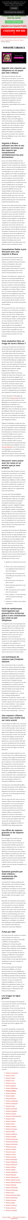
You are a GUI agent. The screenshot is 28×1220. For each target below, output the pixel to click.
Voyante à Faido (10, 1131)
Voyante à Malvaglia (11, 1162)
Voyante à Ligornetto (12, 1144)
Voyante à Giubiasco (11, 1134)
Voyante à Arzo (10, 1081)
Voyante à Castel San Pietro (13, 1116)
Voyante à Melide (10, 1170)
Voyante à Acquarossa (12, 1073)
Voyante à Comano (11, 1126)
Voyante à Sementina (12, 1198)
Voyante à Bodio (10, 1096)
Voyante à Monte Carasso (13, 1180)
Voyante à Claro (10, 1124)
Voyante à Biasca (11, 1091)
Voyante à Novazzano (12, 1187)
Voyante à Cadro (10, 1106)
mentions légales (6, 1217)
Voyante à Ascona (11, 1083)
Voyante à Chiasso (11, 1121)
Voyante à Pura (14, 398)
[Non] (26, 8)
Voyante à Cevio (10, 1119)
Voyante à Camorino (11, 1109)
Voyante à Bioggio (11, 1093)
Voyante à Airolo (10, 1078)
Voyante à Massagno (11, 1164)
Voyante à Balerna (11, 1086)
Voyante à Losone (11, 1152)
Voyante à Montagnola (12, 1177)
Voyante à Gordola (11, 1137)
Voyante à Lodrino (11, 1149)
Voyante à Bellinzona (12, 1088)
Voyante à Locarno (11, 1147)
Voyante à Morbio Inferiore (13, 1182)
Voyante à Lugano (11, 1154)
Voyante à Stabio (10, 1203)
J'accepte (14, 8)
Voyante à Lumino (11, 1157)
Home (2, 40)
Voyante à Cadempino (12, 1101)
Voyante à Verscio (11, 1208)
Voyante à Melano (11, 1167)
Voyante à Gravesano (12, 1139)
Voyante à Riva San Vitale (13, 1195)
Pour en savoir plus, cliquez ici (14, 12)
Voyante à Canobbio (11, 1111)
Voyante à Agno (10, 1075)
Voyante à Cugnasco (11, 1129)
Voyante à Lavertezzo (12, 1142)
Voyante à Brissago (11, 1098)
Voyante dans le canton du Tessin (14, 40)
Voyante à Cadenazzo (12, 1103)
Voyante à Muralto (7, 447)
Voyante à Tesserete (11, 1205)
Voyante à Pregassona (12, 1190)
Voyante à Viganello (11, 1210)
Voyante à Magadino (11, 1159)
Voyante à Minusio (11, 1175)
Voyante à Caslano (11, 1114)
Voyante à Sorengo (11, 1200)
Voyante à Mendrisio (11, 1172)
